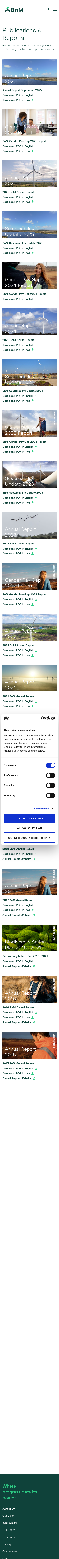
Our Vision (8, 1515)
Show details (41, 808)
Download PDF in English (17, 95)
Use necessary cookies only (29, 838)
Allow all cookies (29, 818)
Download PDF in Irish (16, 100)
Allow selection (29, 828)
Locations (8, 1537)
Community (9, 1551)
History (6, 1544)
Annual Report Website (16, 859)
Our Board (8, 1530)
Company (8, 1509)
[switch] (50, 775)
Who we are (9, 1522)
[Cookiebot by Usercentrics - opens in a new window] (41, 718)
